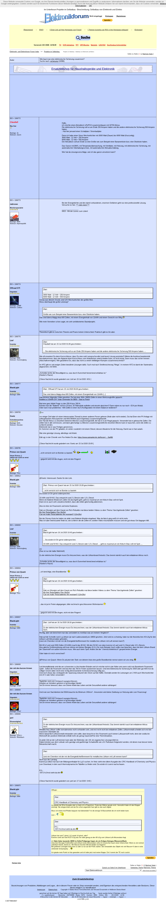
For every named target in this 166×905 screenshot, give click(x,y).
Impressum (41, 889)
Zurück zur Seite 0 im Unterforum (114, 868)
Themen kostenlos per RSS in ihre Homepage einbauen (108, 30)
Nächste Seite (148, 54)
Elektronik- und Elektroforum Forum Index (24, 52)
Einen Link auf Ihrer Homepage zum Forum (65, 30)
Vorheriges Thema (137, 868)
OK (90, 6)
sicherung (54, 61)
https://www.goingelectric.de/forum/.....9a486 (95, 437)
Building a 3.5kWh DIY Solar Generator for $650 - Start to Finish (64, 399)
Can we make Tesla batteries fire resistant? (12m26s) (60, 514)
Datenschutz (52, 889)
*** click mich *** (82, 205)
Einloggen (109, 16)
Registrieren (121, 16)
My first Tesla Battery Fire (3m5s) (52, 512)
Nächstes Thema (150, 868)
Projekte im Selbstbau (52, 52)
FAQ (41, 30)
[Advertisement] (83, 94)
